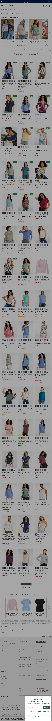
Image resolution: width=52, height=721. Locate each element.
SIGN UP (46, 707)
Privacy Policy (38, 716)
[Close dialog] (49, 697)
